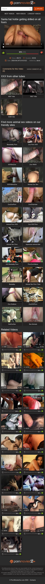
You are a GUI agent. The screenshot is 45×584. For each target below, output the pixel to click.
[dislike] (41, 52)
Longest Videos (34, 14)
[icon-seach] (30, 9)
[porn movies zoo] (22, 3)
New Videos (21, 14)
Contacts (33, 580)
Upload (39, 9)
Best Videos (9, 14)
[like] (3, 52)
